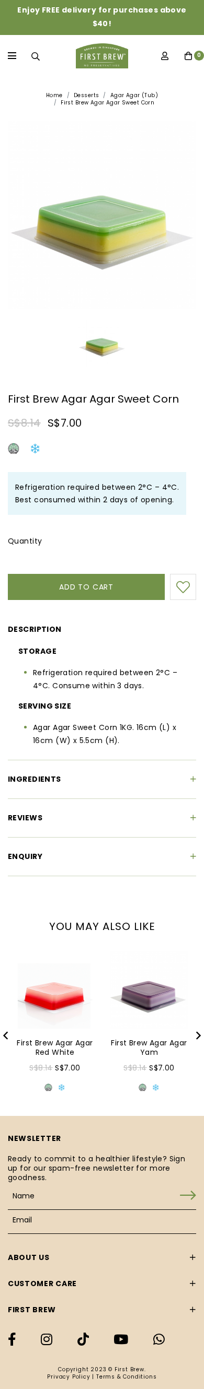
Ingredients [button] (34, 779)
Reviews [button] (25, 818)
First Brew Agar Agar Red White (55, 1047)
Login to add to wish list (183, 587)
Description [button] (35, 629)
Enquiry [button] (25, 856)
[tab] (102, 627)
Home (54, 95)
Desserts (86, 95)
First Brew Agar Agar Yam (149, 1047)
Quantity (25, 541)
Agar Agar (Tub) (134, 95)
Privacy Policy (68, 1377)
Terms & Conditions (126, 1377)
